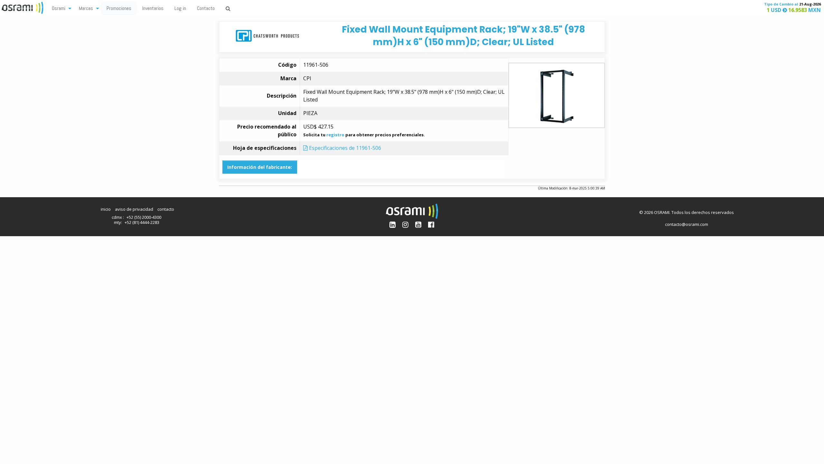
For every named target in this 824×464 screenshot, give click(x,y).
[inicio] (23, 7)
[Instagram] (405, 224)
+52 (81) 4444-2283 (142, 222)
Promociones (119, 8)
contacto (165, 209)
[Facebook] (431, 224)
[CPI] (267, 35)
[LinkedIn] (392, 224)
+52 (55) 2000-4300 (143, 217)
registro (335, 135)
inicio (106, 209)
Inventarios (153, 8)
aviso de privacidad (134, 209)
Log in (180, 8)
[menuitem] (59, 8)
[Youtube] (418, 224)
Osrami (58, 8)
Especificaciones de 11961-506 (344, 147)
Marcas (86, 8)
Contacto (206, 8)
